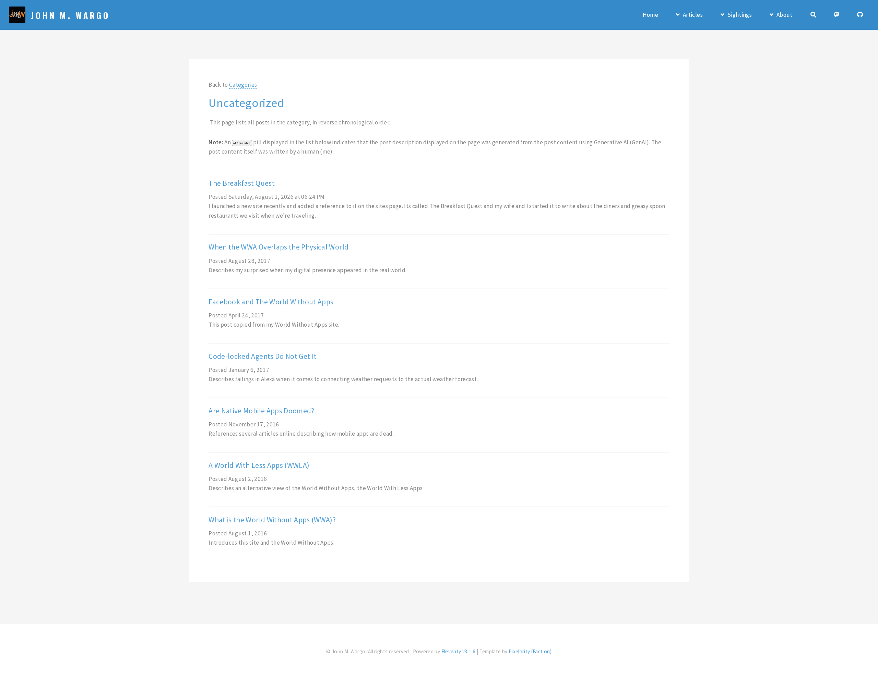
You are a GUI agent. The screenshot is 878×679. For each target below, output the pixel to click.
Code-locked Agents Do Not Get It (263, 356)
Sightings (739, 15)
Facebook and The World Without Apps (271, 301)
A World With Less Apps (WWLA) (259, 465)
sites (382, 206)
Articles (693, 15)
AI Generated (241, 143)
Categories (243, 84)
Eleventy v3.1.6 (458, 651)
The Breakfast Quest (242, 183)
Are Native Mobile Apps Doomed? (261, 410)
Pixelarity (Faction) (530, 651)
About (784, 15)
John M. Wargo (70, 15)
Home (650, 15)
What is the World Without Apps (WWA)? (272, 519)
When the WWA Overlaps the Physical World (278, 247)
